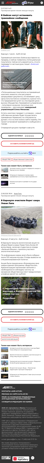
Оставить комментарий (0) (22, 144)
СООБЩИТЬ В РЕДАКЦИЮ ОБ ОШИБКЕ (17, 402)
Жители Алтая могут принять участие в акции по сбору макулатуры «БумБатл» (25, 355)
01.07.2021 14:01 (6, 8)
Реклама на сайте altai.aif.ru (15, 394)
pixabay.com (5, 50)
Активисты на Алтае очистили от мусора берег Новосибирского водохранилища (25, 349)
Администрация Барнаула (11, 235)
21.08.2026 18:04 (6, 194)
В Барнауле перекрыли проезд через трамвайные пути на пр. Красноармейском (23, 175)
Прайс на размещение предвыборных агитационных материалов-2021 (18, 398)
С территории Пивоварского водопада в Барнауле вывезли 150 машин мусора (22, 291)
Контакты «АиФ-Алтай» (12, 391)
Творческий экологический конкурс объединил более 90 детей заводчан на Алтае (25, 362)
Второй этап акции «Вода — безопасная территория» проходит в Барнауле (23, 368)
